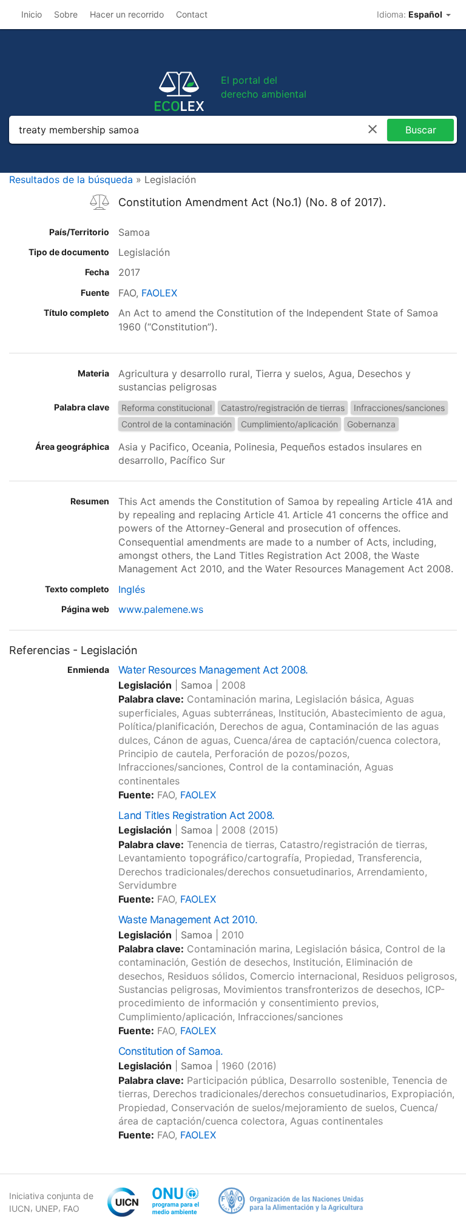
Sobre (66, 14)
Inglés (131, 589)
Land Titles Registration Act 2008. (196, 815)
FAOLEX (159, 293)
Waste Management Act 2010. (188, 920)
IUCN (19, 1208)
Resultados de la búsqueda (71, 179)
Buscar (420, 130)
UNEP (46, 1208)
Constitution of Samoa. (170, 1051)
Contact (192, 14)
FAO (71, 1208)
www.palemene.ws (160, 609)
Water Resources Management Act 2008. (213, 670)
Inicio (31, 14)
